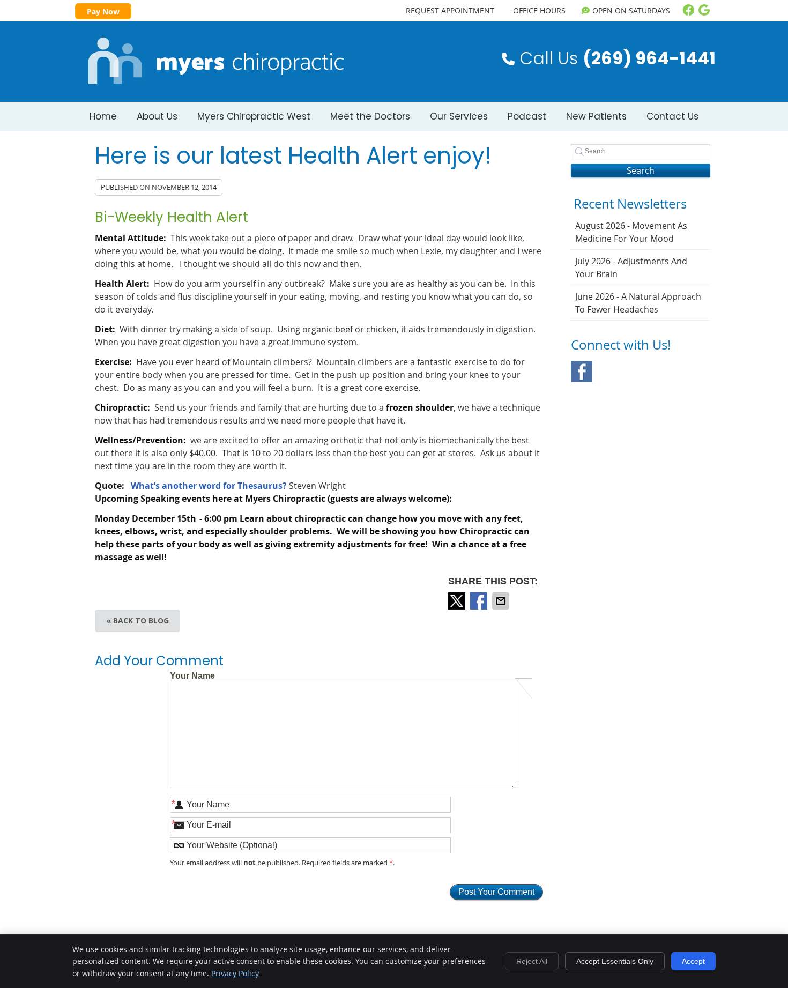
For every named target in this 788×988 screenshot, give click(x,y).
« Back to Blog (137, 620)
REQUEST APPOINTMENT (450, 10)
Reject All (531, 961)
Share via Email (501, 601)
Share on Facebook (479, 601)
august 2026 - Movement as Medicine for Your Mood (631, 232)
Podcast (527, 116)
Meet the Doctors (370, 116)
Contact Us (672, 116)
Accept (693, 961)
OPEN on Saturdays (631, 10)
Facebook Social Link (581, 371)
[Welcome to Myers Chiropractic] (216, 81)
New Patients (596, 116)
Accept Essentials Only (614, 961)
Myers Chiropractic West (253, 116)
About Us (157, 116)
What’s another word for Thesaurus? (209, 486)
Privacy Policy (235, 973)
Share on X (457, 601)
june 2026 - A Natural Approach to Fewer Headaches (638, 303)
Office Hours (539, 10)
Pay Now (103, 11)
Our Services (459, 116)
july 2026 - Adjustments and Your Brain (631, 267)
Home (103, 116)
